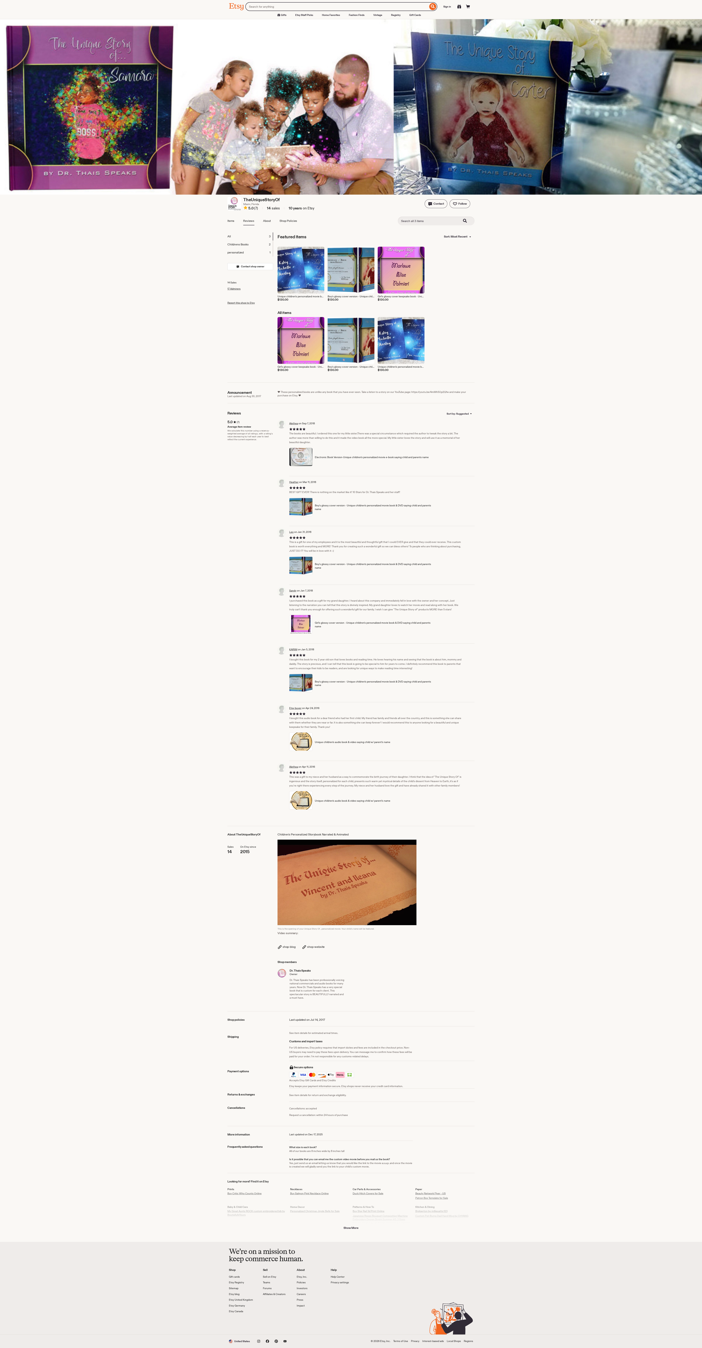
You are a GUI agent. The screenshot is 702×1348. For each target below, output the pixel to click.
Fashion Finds (357, 15)
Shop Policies (288, 221)
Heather (294, 482)
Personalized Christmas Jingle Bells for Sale (315, 1211)
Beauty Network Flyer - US (430, 1193)
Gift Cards (415, 15)
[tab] (250, 236)
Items (230, 221)
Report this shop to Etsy (241, 302)
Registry (396, 15)
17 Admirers (234, 288)
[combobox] (336, 6)
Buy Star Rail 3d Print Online (368, 1211)
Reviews (248, 221)
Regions (468, 1341)
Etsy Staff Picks (304, 15)
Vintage (377, 15)
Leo (291, 531)
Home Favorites (331, 15)
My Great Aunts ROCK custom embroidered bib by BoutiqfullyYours (256, 1213)
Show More (351, 1228)
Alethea (293, 423)
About (267, 221)
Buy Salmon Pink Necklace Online (309, 1193)
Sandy (292, 590)
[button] (436, 203)
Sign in (447, 6)
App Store (241, 1324)
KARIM (293, 649)
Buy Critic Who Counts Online (244, 1193)
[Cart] (468, 6)
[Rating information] (245, 208)
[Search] (432, 6)
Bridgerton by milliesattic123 (431, 1211)
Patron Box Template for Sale (431, 1198)
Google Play (268, 1324)
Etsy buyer (295, 708)
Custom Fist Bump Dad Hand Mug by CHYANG (441, 1215)
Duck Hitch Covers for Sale (368, 1193)
